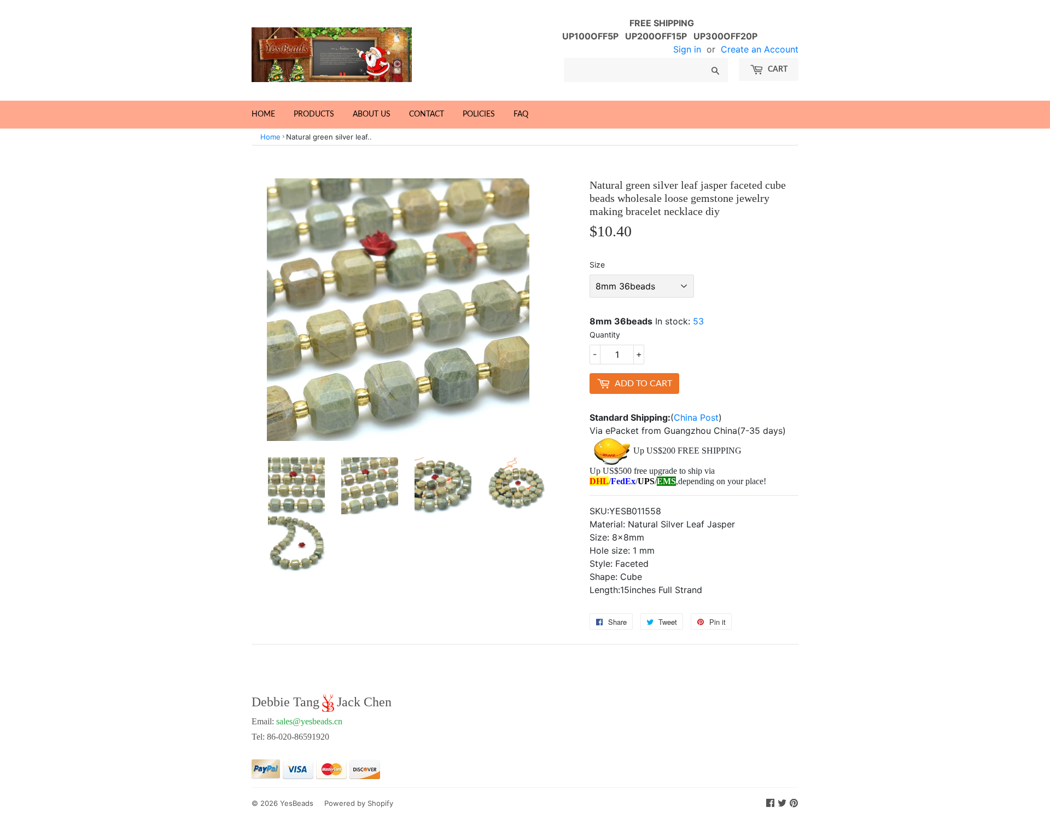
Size (597, 264)
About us (371, 114)
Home (263, 114)
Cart (777, 69)
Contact (426, 114)
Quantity (605, 334)
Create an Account (759, 49)
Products (314, 114)
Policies (479, 114)
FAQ (521, 114)
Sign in (687, 49)
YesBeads (296, 803)
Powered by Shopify (358, 803)
